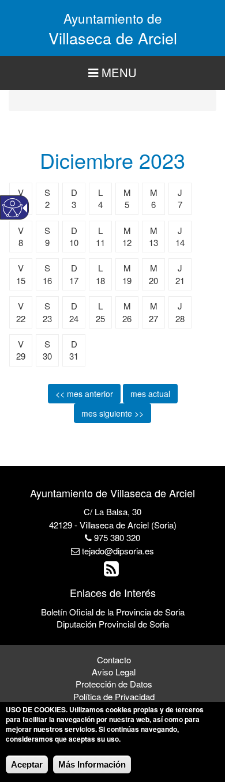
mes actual (150, 393)
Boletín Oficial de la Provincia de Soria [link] (113, 612)
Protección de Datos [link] (114, 684)
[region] (112, 73)
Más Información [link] (92, 764)
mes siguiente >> (112, 413)
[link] (113, 571)
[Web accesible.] (12, 208)
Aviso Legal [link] (114, 672)
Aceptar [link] (27, 764)
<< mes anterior (84, 393)
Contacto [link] (114, 659)
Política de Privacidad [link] (114, 696)
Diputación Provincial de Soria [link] (113, 624)
